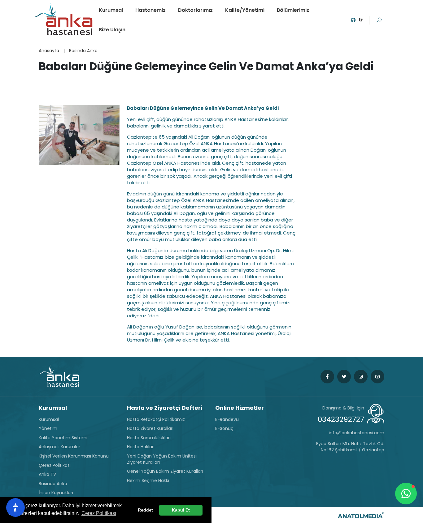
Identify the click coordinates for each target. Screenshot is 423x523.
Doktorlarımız (195, 10)
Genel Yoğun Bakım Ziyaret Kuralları (165, 471)
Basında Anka (83, 50)
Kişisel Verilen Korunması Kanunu (74, 456)
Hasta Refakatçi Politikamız (156, 419)
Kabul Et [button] (181, 509)
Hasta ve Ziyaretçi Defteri (164, 408)
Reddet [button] (145, 509)
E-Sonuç (224, 428)
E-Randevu (227, 419)
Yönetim (48, 428)
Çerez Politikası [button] (98, 513)
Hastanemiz (150, 10)
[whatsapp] (406, 493)
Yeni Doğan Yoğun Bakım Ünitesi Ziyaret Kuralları (162, 459)
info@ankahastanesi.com (356, 433)
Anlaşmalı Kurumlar (59, 447)
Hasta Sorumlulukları (149, 438)
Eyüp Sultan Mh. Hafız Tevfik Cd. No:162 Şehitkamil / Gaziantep (350, 447)
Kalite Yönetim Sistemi (63, 438)
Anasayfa (49, 50)
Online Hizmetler (239, 408)
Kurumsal (111, 10)
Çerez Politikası (55, 465)
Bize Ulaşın (112, 29)
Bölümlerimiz (293, 10)
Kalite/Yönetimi (244, 10)
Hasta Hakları (141, 447)
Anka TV (47, 474)
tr (361, 19)
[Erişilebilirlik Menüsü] (15, 507)
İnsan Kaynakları (56, 493)
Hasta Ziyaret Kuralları (150, 428)
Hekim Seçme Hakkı (148, 481)
